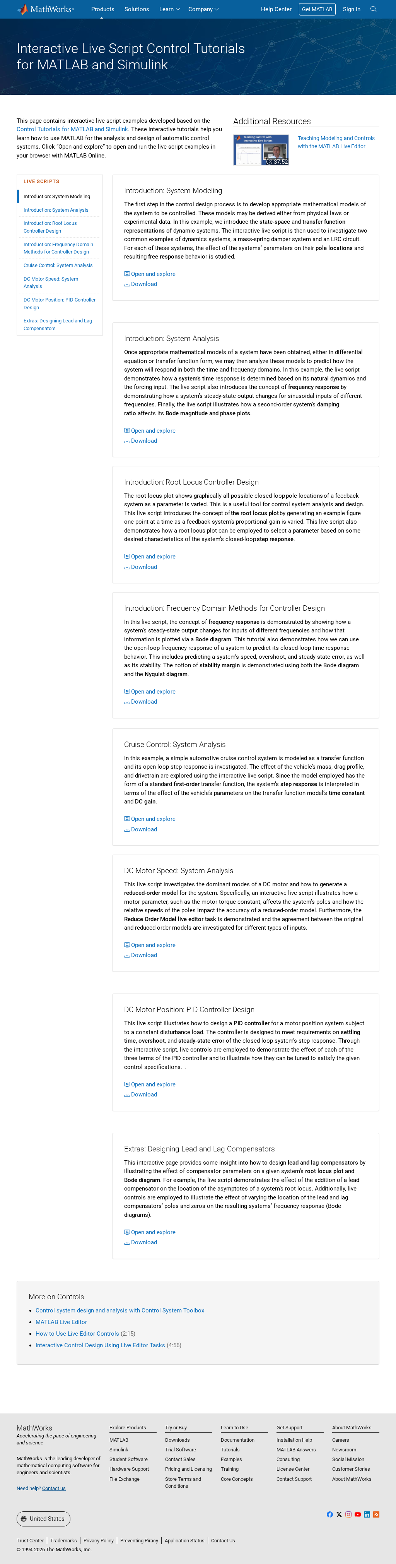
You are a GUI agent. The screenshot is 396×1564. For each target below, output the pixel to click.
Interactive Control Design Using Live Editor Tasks (108, 1345)
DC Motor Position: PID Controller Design (60, 303)
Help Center (276, 9)
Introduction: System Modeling (57, 196)
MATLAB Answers (296, 1450)
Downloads (177, 1440)
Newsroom (344, 1450)
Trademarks (63, 1540)
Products (102, 9)
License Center (293, 1469)
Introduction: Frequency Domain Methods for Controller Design (58, 248)
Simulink (118, 1450)
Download (144, 284)
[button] (373, 9)
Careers (340, 1440)
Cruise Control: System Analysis (58, 265)
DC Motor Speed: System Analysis (51, 283)
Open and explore (153, 274)
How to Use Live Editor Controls (85, 1333)
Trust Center (30, 1540)
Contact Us (223, 1540)
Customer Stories (351, 1469)
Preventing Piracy (139, 1540)
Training (230, 1469)
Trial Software (180, 1450)
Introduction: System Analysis (56, 210)
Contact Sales (180, 1459)
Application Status (185, 1540)
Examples (231, 1459)
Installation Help (294, 1440)
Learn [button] (166, 9)
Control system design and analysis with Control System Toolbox (120, 1310)
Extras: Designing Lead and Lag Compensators (58, 324)
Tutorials (230, 1450)
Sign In (351, 9)
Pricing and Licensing (188, 1469)
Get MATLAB (317, 9)
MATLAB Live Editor (61, 1322)
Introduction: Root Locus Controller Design (50, 227)
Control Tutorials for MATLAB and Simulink (72, 129)
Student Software (128, 1459)
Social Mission (348, 1459)
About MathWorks (352, 1479)
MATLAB (118, 1440)
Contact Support (294, 1479)
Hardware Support (129, 1469)
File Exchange (124, 1479)
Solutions (137, 9)
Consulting (288, 1459)
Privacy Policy (99, 1540)
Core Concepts (237, 1479)
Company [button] (200, 9)
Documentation (237, 1440)
